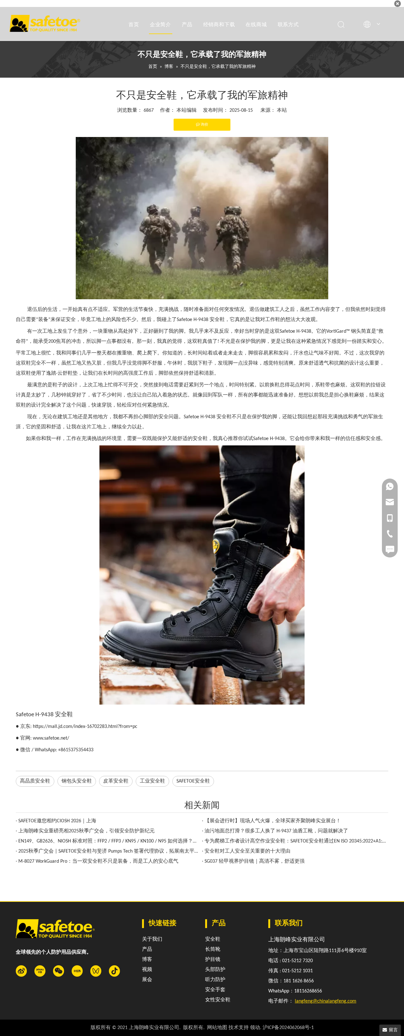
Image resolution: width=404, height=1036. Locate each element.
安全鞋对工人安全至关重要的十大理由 (247, 851)
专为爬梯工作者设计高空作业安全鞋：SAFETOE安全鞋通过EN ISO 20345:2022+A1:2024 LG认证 (295, 841)
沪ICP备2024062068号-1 (288, 1027)
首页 (133, 24)
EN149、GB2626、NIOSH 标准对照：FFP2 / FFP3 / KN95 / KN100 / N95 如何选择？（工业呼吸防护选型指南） (108, 841)
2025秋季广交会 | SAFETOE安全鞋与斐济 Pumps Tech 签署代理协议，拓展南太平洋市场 (108, 851)
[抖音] (114, 971)
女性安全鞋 (217, 1000)
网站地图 (217, 1027)
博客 (147, 959)
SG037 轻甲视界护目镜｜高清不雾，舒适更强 (255, 861)
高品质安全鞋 (35, 781)
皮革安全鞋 (115, 781)
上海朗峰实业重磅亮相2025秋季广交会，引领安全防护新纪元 (86, 831)
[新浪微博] (21, 971)
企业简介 (160, 24)
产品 (187, 24)
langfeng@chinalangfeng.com (325, 1001)
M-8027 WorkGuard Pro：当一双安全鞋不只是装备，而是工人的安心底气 (98, 861)
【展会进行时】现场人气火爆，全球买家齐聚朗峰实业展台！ (273, 821)
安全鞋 (212, 939)
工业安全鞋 (152, 781)
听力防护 (215, 979)
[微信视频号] (95, 971)
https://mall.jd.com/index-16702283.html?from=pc (85, 726)
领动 (255, 1027)
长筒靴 (212, 949)
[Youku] (39, 971)
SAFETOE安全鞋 (193, 781)
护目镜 (212, 959)
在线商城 (256, 24)
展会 (147, 979)
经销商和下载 (219, 24)
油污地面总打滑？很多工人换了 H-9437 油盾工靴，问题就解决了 (276, 831)
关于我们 (152, 939)
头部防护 (215, 969)
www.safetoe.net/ (51, 738)
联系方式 (288, 24)
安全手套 (215, 989)
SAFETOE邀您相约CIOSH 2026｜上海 (57, 821)
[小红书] (77, 971)
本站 (282, 110)
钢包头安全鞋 (77, 781)
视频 (147, 969)
